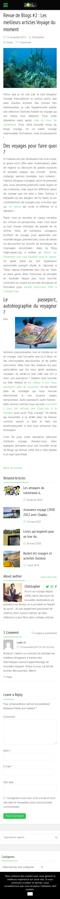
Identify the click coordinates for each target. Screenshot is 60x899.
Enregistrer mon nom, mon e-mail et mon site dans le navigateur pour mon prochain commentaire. (29, 802)
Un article (15, 206)
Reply (9, 677)
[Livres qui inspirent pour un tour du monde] (11, 537)
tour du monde (13, 468)
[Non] (56, 885)
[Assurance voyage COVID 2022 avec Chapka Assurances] (11, 512)
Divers (9, 42)
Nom (7, 750)
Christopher (38, 37)
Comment (9, 716)
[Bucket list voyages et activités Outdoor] (11, 559)
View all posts (48, 577)
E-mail (7, 766)
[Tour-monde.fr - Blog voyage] (31, 4)
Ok (30, 894)
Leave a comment (46, 633)
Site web (8, 782)
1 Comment (25, 42)
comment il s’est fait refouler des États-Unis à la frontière (30, 408)
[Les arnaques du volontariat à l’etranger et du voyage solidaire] (11, 490)
